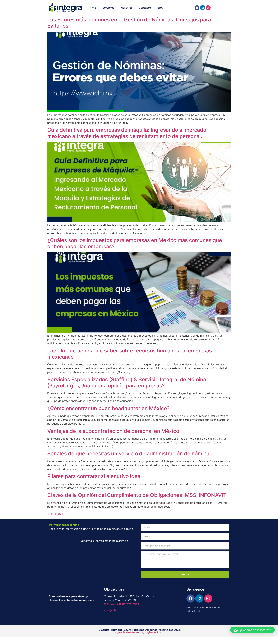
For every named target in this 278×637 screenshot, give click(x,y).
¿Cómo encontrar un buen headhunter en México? (108, 408)
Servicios (108, 7)
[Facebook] (197, 7)
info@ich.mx (112, 610)
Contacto (145, 7)
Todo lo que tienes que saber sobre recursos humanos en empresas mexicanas (129, 353)
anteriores (55, 513)
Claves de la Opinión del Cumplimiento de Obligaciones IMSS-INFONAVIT (137, 495)
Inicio (92, 7)
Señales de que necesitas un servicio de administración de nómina (128, 453)
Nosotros (126, 7)
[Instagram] (208, 7)
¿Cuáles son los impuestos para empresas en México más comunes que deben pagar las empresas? (134, 243)
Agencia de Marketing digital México (139, 632)
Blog (160, 7)
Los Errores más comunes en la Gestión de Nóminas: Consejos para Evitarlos (129, 22)
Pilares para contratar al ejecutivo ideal (94, 476)
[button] (252, 630)
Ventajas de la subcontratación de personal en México (113, 431)
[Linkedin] (202, 7)
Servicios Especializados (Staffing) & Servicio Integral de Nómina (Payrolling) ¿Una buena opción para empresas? (126, 382)
